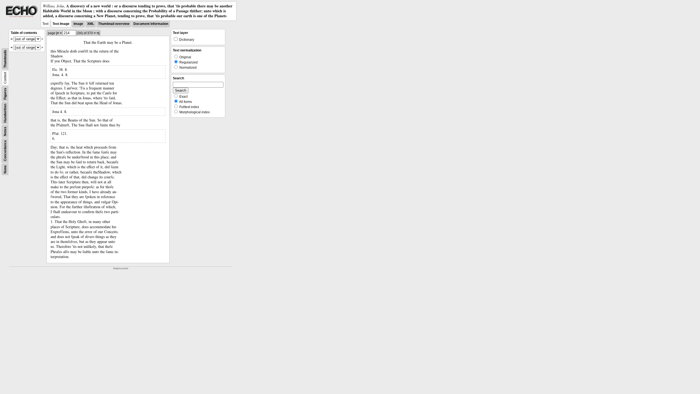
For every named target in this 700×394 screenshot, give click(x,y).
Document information (150, 24)
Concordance (5, 150)
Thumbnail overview (113, 24)
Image (78, 24)
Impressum (120, 268)
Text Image (60, 24)
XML (90, 24)
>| (98, 33)
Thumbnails (5, 59)
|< (57, 33)
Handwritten (5, 113)
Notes (5, 131)
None (5, 169)
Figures (5, 94)
